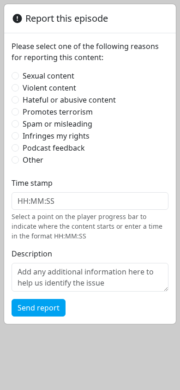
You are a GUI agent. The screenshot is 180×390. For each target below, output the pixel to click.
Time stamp (32, 183)
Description (32, 254)
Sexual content (48, 76)
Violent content (49, 88)
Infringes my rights (56, 136)
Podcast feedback (54, 148)
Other (33, 160)
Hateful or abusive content (69, 100)
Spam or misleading (57, 124)
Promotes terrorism (58, 112)
